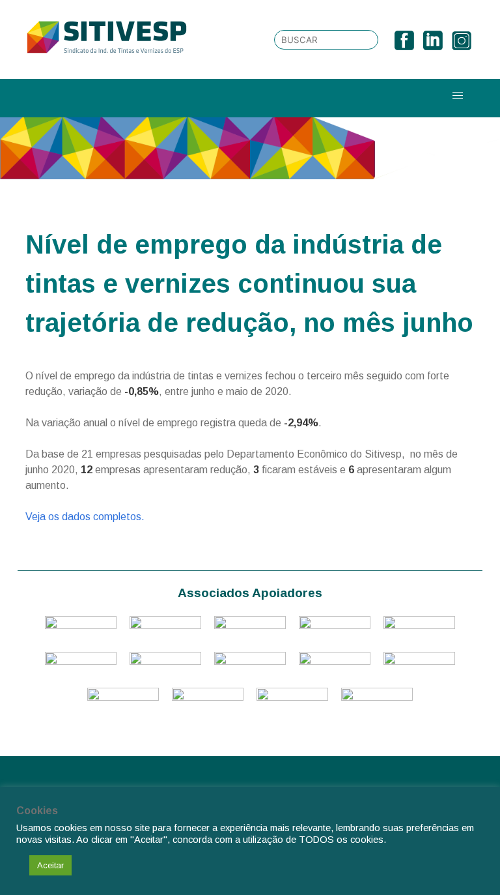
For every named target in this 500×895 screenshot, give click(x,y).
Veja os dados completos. (85, 516)
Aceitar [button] (50, 865)
